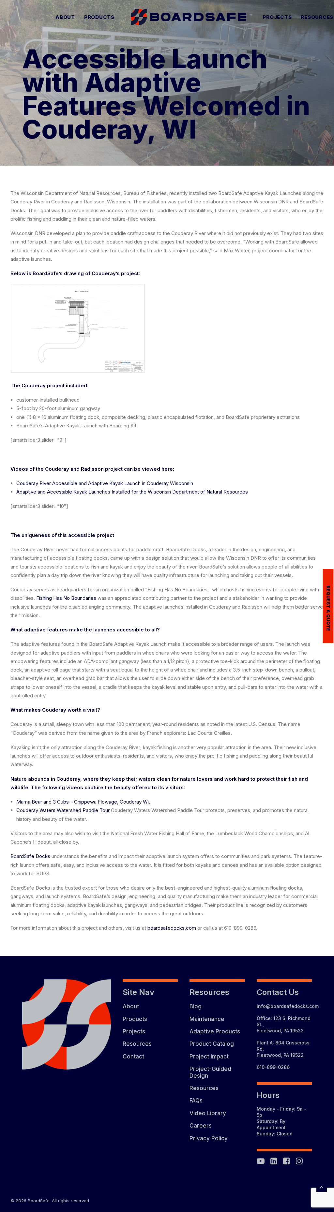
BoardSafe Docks (30, 856)
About (65, 17)
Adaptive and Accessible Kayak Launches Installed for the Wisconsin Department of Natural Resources (132, 492)
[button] (261, 1163)
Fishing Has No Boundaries (66, 598)
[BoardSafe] (189, 17)
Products (99, 17)
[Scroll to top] (321, 1186)
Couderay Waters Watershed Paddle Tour (63, 810)
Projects (277, 17)
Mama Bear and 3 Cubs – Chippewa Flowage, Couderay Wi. (83, 802)
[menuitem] (65, 17)
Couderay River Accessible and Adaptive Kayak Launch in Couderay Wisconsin (104, 483)
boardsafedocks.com (171, 928)
